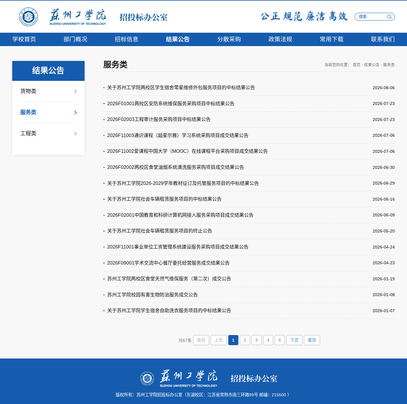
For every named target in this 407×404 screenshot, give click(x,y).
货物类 (28, 91)
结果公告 (372, 65)
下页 (294, 340)
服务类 (28, 112)
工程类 (28, 133)
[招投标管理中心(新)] (90, 16)
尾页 (312, 340)
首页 (357, 65)
